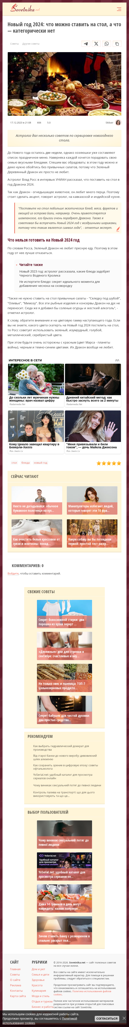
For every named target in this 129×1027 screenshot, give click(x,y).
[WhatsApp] (106, 44)
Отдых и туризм (42, 1001)
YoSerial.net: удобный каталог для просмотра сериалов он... (62, 874)
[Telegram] (85, 44)
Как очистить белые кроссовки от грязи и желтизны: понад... (36, 541)
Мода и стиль (41, 996)
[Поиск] (99, 9)
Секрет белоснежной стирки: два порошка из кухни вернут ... (61, 622)
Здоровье (38, 980)
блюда (26, 462)
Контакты (16, 991)
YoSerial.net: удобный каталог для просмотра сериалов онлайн (62, 776)
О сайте (15, 980)
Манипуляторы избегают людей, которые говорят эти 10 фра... (91, 508)
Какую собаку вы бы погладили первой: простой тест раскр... (89, 541)
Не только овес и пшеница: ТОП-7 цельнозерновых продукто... (62, 685)
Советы (15, 974)
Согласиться (107, 1018)
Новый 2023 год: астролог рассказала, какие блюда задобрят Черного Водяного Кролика (64, 273)
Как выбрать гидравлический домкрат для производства (61, 747)
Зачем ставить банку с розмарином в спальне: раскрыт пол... (64, 938)
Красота (37, 985)
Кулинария (39, 991)
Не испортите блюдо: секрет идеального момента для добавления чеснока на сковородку (59, 283)
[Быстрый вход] (109, 9)
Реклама (15, 985)
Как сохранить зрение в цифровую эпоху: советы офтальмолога (65, 767)
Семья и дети (40, 974)
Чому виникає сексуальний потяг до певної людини (67, 785)
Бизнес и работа (42, 1007)
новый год (40, 462)
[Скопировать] (117, 44)
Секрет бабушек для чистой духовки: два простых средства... (64, 717)
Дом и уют (38, 969)
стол (14, 462)
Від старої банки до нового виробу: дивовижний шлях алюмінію (65, 757)
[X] (96, 44)
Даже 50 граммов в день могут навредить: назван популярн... (60, 906)
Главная (15, 969)
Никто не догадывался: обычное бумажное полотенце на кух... (35, 508)
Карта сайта (18, 996)
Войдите (13, 573)
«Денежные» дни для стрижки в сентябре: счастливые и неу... (61, 654)
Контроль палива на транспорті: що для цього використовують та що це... (64, 794)
